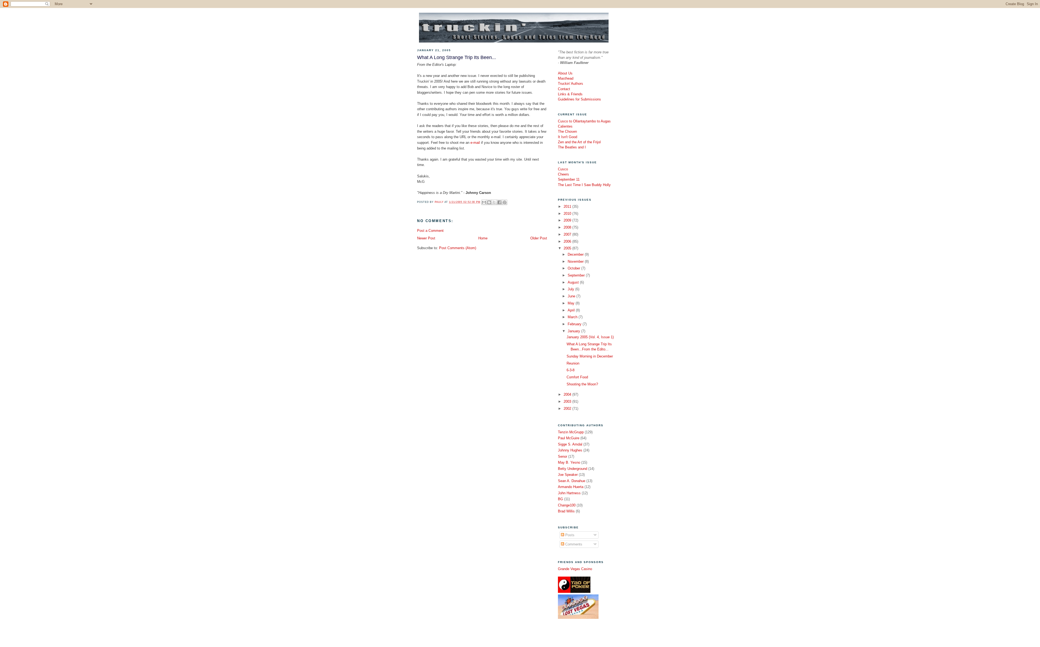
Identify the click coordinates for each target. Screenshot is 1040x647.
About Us (565, 73)
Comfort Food (577, 377)
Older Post (538, 238)
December (576, 254)
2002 (568, 409)
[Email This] (484, 202)
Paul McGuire (568, 438)
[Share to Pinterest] (504, 202)
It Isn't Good (567, 137)
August (574, 282)
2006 (568, 241)
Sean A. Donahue (571, 481)
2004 (568, 394)
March (573, 317)
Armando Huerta (570, 487)
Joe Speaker (568, 475)
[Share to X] (494, 202)
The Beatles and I (572, 147)
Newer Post (426, 238)
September (577, 275)
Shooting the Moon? (582, 384)
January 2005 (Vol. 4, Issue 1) (590, 337)
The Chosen (567, 131)
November (576, 261)
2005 (568, 248)
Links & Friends (570, 94)
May (572, 303)
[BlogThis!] (489, 202)
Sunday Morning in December (590, 356)
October (574, 268)
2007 (568, 234)
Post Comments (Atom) (457, 248)
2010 (568, 214)
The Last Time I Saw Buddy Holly (584, 185)
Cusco (563, 169)
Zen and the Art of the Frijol (579, 142)
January (574, 331)
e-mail (475, 143)
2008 (568, 227)
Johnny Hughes (570, 450)
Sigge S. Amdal (570, 444)
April (572, 310)
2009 (568, 220)
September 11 (569, 179)
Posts (569, 535)
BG (560, 499)
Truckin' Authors (570, 84)
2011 (568, 206)
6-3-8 (570, 370)
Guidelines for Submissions (579, 99)
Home (482, 238)
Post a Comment (430, 231)
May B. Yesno (569, 462)
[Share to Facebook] (499, 202)
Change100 (567, 505)
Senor (562, 456)
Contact (564, 89)
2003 (568, 401)
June (572, 296)
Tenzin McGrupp (571, 432)
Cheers (563, 174)
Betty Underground (572, 469)
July (571, 289)
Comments (573, 544)
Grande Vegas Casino (575, 569)
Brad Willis (566, 511)
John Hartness (569, 493)
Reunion (573, 363)
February (575, 324)
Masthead (565, 78)
